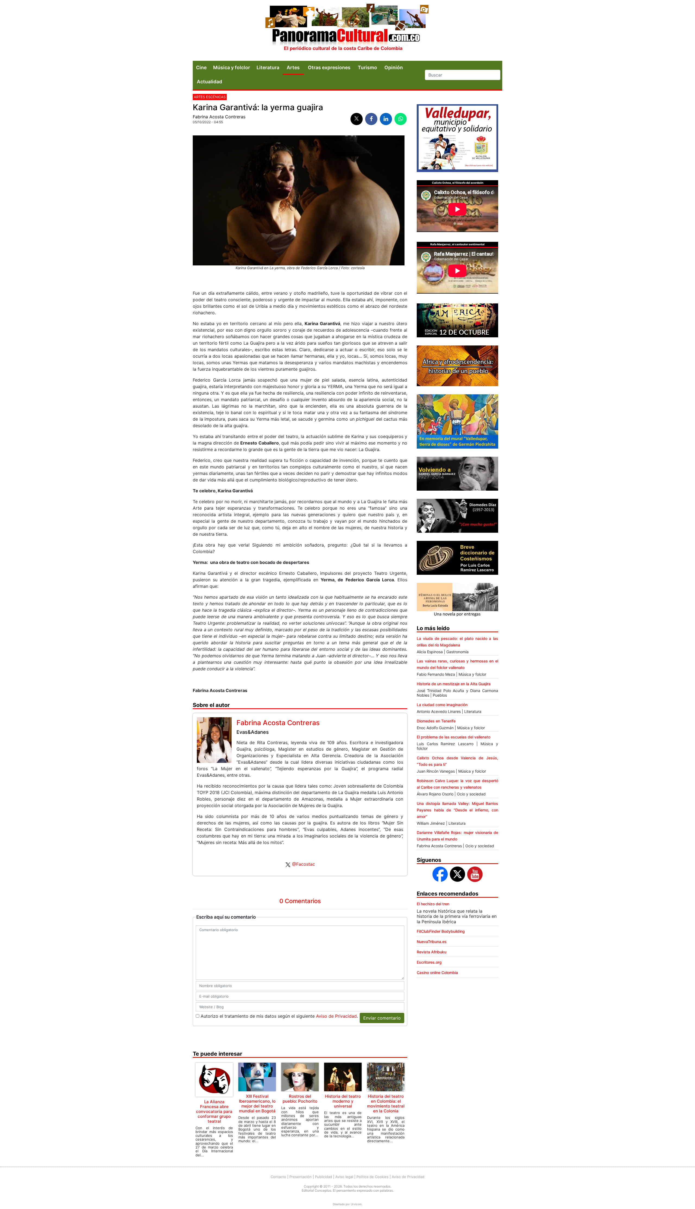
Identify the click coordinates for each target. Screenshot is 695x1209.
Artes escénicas (210, 97)
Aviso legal (344, 1177)
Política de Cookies (372, 1177)
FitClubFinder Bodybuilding (441, 931)
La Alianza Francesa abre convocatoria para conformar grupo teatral (214, 1111)
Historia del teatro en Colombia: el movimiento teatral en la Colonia (386, 1103)
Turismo (367, 67)
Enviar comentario (382, 1018)
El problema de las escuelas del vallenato (453, 737)
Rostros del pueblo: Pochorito (300, 1099)
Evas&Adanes (252, 732)
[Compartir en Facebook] (371, 119)
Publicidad (323, 1177)
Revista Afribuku (431, 952)
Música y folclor (231, 67)
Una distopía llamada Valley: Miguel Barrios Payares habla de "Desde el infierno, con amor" (457, 810)
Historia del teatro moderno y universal (343, 1101)
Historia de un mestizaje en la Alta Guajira (454, 683)
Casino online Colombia (437, 972)
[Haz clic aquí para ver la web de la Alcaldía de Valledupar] (457, 137)
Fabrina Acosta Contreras (219, 116)
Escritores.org (429, 962)
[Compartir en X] (356, 119)
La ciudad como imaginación (442, 704)
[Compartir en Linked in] (386, 119)
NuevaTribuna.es (432, 941)
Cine (201, 67)
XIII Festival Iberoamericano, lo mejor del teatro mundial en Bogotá (257, 1103)
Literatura (268, 67)
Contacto (278, 1177)
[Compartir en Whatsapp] (400, 119)
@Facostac (303, 864)
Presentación (300, 1177)
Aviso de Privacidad (336, 1016)
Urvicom (356, 1204)
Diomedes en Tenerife (436, 721)
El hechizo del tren (433, 904)
